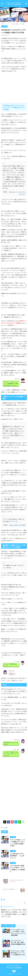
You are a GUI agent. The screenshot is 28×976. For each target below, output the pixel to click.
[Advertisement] (14, 87)
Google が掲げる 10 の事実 (17, 525)
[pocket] (12, 821)
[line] (19, 821)
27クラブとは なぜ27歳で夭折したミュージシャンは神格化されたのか (18, 952)
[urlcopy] (23, 821)
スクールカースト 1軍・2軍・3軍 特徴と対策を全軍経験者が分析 (18, 942)
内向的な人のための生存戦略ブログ (14, 965)
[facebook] (8, 821)
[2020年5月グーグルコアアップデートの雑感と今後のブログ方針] (15, 821)
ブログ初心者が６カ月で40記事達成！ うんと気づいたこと (17, 855)
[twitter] (4, 821)
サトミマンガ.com (14, 4)
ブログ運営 (5, 827)
